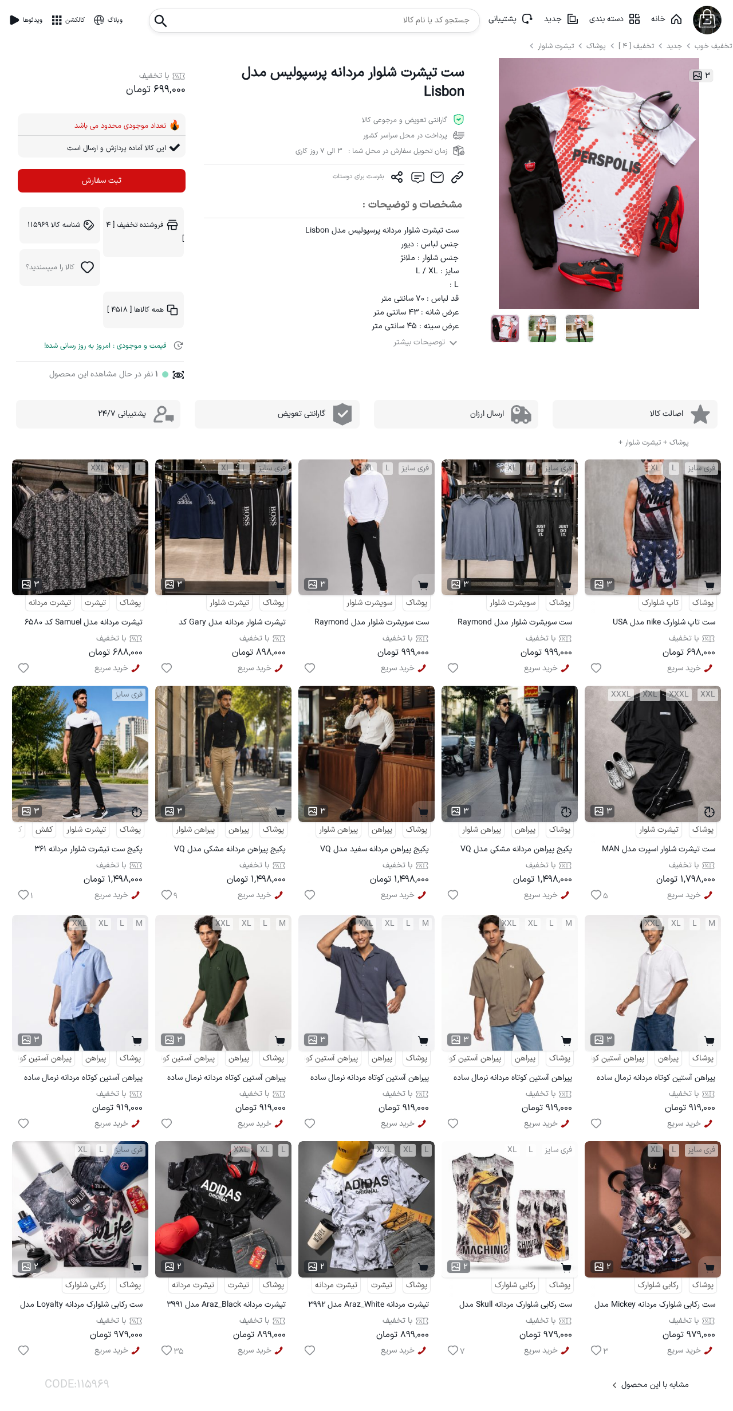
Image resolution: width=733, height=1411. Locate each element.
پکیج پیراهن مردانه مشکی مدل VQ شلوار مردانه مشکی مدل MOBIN (516, 851)
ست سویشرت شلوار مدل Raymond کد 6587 (371, 624)
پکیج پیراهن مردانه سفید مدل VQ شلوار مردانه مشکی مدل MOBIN (374, 851)
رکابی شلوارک (658, 1285)
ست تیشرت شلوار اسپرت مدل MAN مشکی (658, 851)
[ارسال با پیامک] (417, 180)
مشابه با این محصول (655, 1385)
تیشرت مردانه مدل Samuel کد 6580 (84, 622)
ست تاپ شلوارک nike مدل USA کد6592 (664, 624)
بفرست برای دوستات (358, 177)
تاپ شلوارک (660, 603)
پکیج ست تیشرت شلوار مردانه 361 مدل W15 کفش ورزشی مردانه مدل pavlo (87, 851)
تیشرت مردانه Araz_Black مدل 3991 (226, 1305)
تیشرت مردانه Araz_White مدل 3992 (368, 1305)
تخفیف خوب (713, 46)
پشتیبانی (502, 19)
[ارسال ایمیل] (437, 180)
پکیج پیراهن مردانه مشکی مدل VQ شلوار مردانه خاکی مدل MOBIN (230, 851)
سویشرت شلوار (512, 603)
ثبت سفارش (101, 181)
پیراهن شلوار (481, 830)
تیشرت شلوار (557, 46)
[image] (505, 329)
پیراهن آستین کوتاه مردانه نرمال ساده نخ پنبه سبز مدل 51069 (226, 1079)
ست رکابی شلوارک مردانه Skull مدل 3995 (515, 1306)
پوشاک (596, 46)
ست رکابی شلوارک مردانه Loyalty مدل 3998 (81, 1306)
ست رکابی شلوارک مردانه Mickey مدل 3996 (654, 1306)
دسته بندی (606, 19)
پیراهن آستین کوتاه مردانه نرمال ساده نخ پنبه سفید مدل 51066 (656, 1079)
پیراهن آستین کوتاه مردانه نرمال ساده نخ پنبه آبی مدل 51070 (83, 1079)
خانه (658, 19)
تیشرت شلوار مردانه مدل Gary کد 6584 (232, 624)
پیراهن (525, 830)
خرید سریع (684, 668)
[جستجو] (160, 17)
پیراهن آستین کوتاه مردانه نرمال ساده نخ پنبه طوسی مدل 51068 (369, 1079)
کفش (44, 830)
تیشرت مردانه (50, 603)
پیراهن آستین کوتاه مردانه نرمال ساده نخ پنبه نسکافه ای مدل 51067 (513, 1079)
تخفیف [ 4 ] (636, 46)
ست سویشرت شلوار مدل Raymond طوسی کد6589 (515, 624)
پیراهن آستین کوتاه (614, 1058)
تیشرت (95, 603)
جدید (553, 19)
